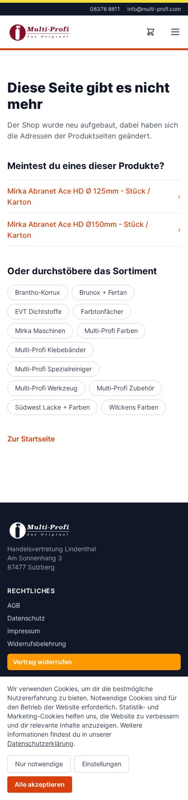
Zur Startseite (31, 438)
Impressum (23, 631)
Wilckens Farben (133, 407)
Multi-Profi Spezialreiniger (53, 369)
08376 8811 (105, 8)
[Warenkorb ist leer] (151, 32)
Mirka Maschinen (40, 330)
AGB (13, 605)
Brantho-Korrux (37, 292)
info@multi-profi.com (154, 8)
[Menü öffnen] (175, 32)
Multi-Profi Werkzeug (46, 388)
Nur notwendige (39, 764)
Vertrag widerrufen (42, 662)
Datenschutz (26, 618)
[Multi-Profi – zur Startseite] (39, 32)
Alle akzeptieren (40, 784)
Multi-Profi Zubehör (125, 388)
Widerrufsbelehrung (36, 643)
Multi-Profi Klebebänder (50, 350)
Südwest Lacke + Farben (52, 407)
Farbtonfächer (102, 311)
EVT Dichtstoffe (38, 311)
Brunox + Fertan (103, 292)
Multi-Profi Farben (111, 330)
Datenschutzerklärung (40, 743)
